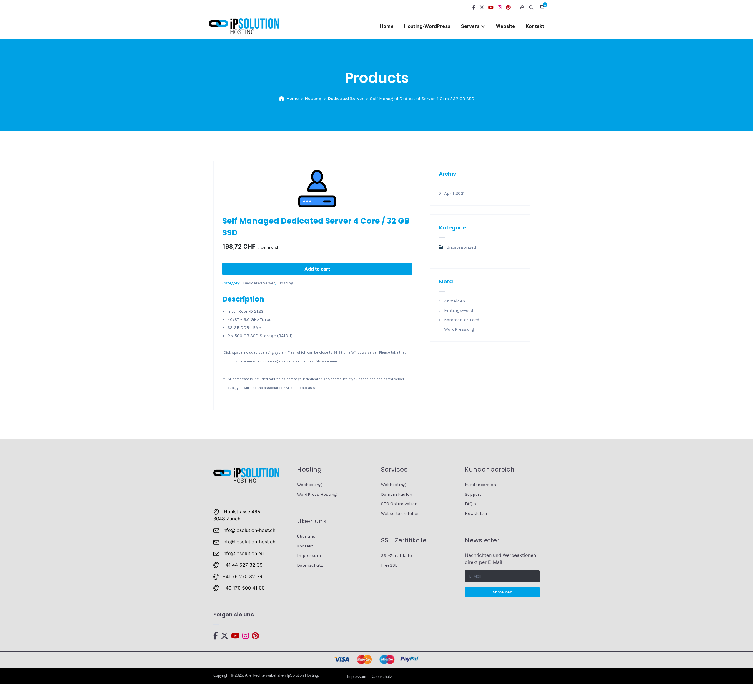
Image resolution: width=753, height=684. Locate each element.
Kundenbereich (480, 484)
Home (387, 26)
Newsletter (476, 513)
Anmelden (454, 301)
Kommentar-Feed (461, 319)
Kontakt (535, 26)
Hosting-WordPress (427, 26)
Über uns (306, 536)
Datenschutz (310, 565)
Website (505, 26)
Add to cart (317, 269)
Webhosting (309, 484)
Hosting (313, 98)
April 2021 (454, 193)
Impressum (309, 555)
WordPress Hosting (317, 494)
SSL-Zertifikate (396, 555)
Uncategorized (461, 247)
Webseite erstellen (400, 513)
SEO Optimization (399, 503)
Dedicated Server (346, 98)
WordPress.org (459, 329)
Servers (470, 26)
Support (473, 494)
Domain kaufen (396, 494)
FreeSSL (389, 565)
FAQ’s (470, 503)
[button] (541, 8)
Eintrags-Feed (458, 310)
